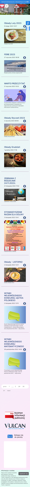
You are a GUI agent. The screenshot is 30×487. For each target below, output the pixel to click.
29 (19, 386)
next (8, 390)
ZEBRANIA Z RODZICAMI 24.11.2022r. (10, 180)
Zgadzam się (24, 473)
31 (4, 390)
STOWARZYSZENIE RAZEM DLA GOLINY (14, 213)
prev (5, 386)
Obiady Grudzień (12, 147)
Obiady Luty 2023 (12, 23)
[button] (24, 23)
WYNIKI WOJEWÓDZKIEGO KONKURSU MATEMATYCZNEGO (14, 343)
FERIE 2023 (9, 54)
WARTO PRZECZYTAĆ (14, 83)
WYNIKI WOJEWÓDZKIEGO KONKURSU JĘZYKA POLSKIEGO (13, 297)
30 (23, 386)
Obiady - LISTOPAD (13, 262)
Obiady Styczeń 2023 (14, 118)
